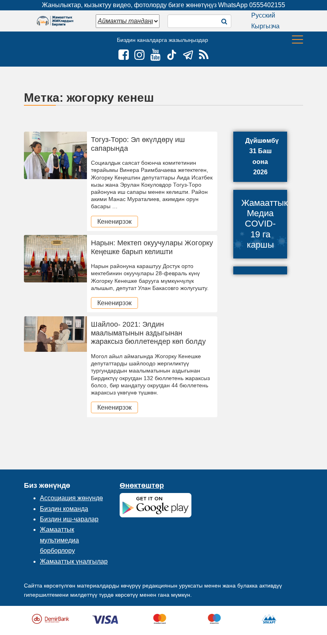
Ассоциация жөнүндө (71, 498)
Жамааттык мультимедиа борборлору (59, 540)
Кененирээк (114, 221)
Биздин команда (64, 508)
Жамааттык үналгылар (74, 561)
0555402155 (267, 5)
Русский (263, 15)
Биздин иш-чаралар (69, 519)
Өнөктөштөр (142, 485)
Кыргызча (265, 26)
